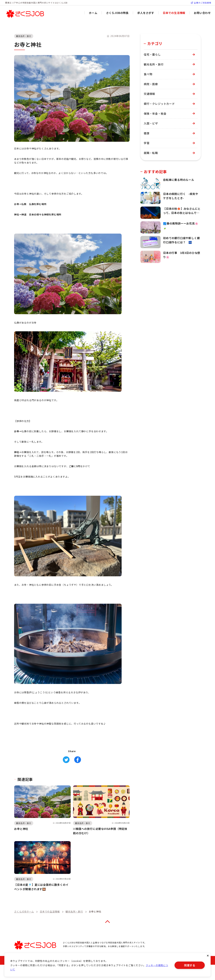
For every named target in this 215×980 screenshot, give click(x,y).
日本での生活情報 (174, 12)
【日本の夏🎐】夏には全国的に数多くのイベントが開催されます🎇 (41, 887)
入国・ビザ (151, 123)
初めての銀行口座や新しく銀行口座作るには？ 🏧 (181, 240)
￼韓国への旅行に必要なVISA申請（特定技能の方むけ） (100, 831)
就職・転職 (151, 153)
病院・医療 (151, 84)
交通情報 (149, 94)
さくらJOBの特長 (117, 12)
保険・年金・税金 (155, 114)
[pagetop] (107, 921)
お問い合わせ (202, 12)
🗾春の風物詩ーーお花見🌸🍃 (180, 225)
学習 (146, 143)
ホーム (93, 12)
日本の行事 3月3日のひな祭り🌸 (181, 255)
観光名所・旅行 (23, 36)
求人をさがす (145, 12)
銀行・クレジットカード (159, 104)
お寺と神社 (21, 829)
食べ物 (148, 74)
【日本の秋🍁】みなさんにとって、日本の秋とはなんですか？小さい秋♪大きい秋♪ (181, 211)
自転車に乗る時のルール (178, 180)
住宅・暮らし (152, 54)
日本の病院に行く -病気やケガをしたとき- (180, 196)
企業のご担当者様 (202, 3)
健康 (146, 133)
